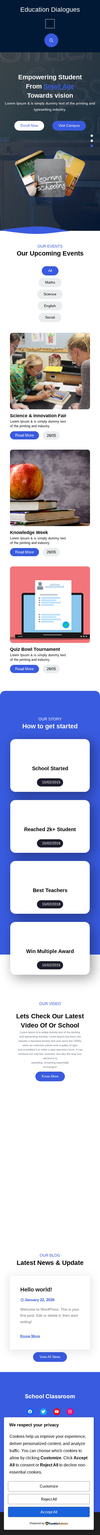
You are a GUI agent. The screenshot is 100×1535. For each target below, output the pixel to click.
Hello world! (36, 1289)
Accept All (49, 1512)
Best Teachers (50, 890)
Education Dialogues (50, 9)
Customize (49, 1486)
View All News (50, 1357)
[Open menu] (50, 23)
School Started (50, 768)
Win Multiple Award (50, 951)
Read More (24, 435)
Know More (50, 1076)
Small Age (59, 86)
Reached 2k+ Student (50, 829)
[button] (92, 135)
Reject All (49, 1499)
